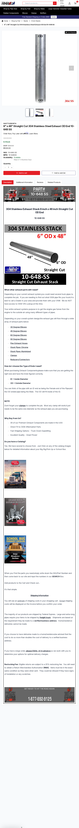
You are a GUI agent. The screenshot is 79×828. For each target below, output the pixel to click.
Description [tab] (7, 182)
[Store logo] (8, 3)
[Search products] (54, 3)
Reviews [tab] (40, 182)
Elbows (25, 13)
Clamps (34, 13)
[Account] (69, 3)
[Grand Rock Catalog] (39, 474)
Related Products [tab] (54, 182)
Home (6, 21)
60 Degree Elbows (18, 335)
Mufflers (43, 13)
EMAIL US (36, 651)
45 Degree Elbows (18, 331)
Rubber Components (11, 13)
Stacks (26, 21)
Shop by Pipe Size (10, 9)
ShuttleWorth (9, 123)
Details (54, 17)
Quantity (7, 164)
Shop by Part (25, 9)
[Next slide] (71, 68)
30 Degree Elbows (18, 327)
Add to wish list (59, 173)
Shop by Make (39, 9)
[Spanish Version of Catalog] (39, 512)
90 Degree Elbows (18, 339)
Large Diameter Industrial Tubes (60, 9)
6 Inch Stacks (35, 21)
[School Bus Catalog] (39, 549)
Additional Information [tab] (24, 182)
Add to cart (23, 173)
